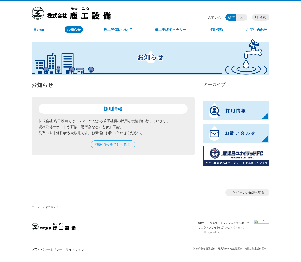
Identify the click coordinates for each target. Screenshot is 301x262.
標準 (231, 17)
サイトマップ (75, 249)
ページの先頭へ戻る (250, 192)
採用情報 (216, 29)
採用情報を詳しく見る (113, 144)
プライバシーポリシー (47, 249)
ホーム (36, 207)
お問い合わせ (256, 29)
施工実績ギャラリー (170, 29)
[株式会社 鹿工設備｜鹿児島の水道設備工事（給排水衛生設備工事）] (71, 13)
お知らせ (74, 29)
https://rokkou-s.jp (214, 232)
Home (39, 29)
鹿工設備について (118, 29)
